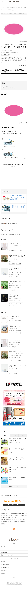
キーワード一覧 (4, 549)
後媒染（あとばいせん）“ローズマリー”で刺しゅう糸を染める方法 (17, 256)
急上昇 (14, 435)
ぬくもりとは (4, 552)
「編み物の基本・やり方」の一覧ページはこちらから (14, 165)
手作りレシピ (18, 245)
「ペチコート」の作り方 (14, 243)
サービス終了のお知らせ (14, 316)
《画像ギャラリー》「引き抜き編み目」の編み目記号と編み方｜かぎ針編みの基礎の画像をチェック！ (14, 70)
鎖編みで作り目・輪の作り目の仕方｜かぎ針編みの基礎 (17, 197)
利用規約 (3, 561)
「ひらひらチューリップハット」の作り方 (17, 269)
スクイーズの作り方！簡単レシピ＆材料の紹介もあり (17, 458)
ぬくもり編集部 (12, 223)
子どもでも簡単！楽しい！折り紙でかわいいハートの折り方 (17, 449)
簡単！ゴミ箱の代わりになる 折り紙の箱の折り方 (17, 439)
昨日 (5, 435)
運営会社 (3, 573)
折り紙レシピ (11, 442)
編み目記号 (6, 86)
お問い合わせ (4, 570)
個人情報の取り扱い (5, 567)
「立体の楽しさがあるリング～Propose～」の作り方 (18, 295)
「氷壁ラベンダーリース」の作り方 (17, 326)
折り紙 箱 (18, 442)
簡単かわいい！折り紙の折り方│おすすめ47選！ (17, 468)
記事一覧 (3, 546)
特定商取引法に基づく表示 (7, 555)
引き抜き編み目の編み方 (9, 88)
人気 (23, 435)
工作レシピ (17, 328)
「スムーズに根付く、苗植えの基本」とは (17, 282)
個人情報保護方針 (5, 564)
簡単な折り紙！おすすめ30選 (17, 477)
